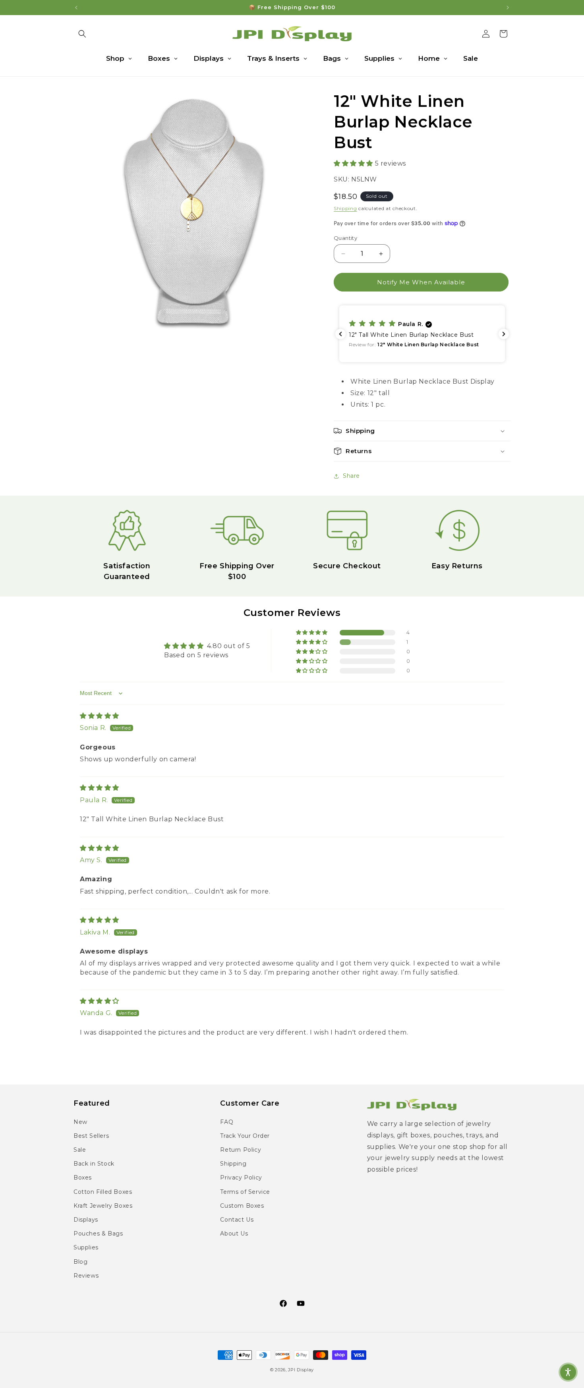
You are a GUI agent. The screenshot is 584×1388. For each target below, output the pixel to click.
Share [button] (351, 475)
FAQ (226, 1121)
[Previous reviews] (340, 334)
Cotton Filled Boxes (102, 1191)
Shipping (345, 208)
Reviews (86, 1275)
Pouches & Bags (98, 1233)
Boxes (82, 1177)
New (80, 1121)
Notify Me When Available (421, 282)
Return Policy (240, 1149)
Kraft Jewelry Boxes (102, 1205)
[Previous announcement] (76, 7)
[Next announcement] (507, 7)
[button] (82, 33)
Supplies (86, 1247)
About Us (234, 1233)
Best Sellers (91, 1135)
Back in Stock (93, 1163)
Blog (80, 1261)
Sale (79, 1149)
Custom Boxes (242, 1205)
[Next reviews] (504, 334)
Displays (85, 1219)
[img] (99, 716)
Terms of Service (245, 1191)
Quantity (345, 238)
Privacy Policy (241, 1177)
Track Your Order (245, 1135)
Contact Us (236, 1219)
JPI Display (301, 1370)
